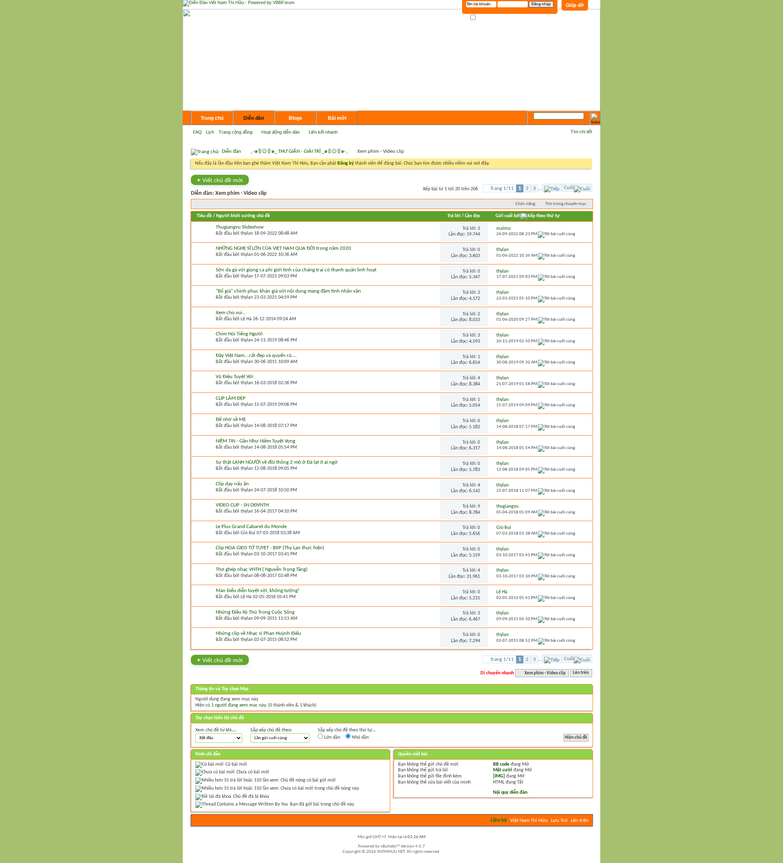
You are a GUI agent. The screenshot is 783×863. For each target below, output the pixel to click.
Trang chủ (212, 118)
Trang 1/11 (502, 188)
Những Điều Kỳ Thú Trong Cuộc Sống (255, 612)
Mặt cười (502, 770)
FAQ (197, 132)
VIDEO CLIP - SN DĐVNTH (242, 505)
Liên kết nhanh (323, 132)
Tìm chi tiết (581, 131)
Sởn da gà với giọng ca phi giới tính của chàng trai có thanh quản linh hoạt (296, 270)
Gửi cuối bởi (508, 216)
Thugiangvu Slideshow (239, 227)
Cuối (569, 187)
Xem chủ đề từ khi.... (216, 730)
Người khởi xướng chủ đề (243, 216)
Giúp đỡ (575, 5)
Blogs (295, 118)
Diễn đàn (253, 118)
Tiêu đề (204, 216)
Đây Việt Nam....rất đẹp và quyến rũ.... (256, 355)
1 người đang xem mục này (238, 705)
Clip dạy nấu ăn (232, 484)
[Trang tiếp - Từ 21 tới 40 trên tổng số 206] (552, 188)
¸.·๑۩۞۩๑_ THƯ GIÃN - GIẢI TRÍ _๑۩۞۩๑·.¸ (299, 151)
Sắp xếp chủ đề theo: (271, 730)
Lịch (210, 132)
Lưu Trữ (559, 820)
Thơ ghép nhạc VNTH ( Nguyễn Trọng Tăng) (261, 569)
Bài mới (337, 118)
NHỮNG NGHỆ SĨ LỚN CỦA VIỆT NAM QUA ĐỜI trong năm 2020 (283, 248)
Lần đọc (472, 216)
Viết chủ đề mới (220, 179)
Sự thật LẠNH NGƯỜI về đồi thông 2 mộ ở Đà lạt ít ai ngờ (277, 462)
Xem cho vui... (231, 312)
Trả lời (453, 216)
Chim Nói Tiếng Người (239, 334)
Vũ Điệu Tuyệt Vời (234, 376)
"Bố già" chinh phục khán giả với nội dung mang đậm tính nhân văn (288, 291)
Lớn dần (331, 737)
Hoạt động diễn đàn (280, 132)
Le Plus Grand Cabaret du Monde (251, 526)
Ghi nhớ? (485, 17)
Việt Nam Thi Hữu (529, 820)
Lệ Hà (246, 319)
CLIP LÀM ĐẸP (231, 398)
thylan (247, 233)
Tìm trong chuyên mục (565, 204)
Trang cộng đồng (235, 132)
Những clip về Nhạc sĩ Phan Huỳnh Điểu (258, 633)
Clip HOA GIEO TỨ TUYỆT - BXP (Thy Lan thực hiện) (270, 547)
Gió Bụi (248, 533)
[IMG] (499, 776)
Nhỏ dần (360, 737)
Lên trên (581, 673)
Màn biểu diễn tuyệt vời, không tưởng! (257, 590)
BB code (501, 764)
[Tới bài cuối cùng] (556, 234)
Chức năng (525, 204)
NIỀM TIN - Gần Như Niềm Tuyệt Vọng (255, 441)
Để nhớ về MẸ (231, 419)
